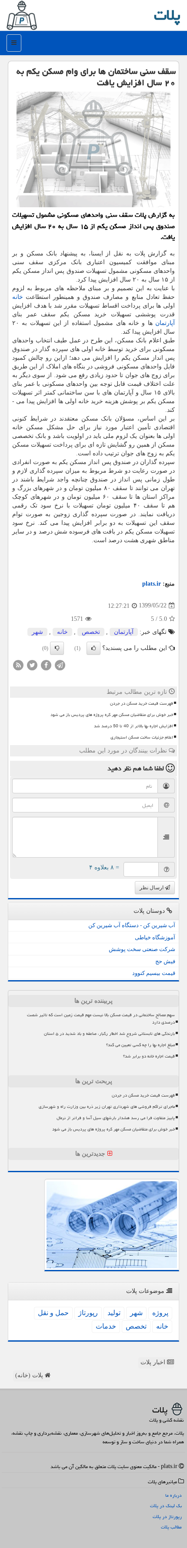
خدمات (106, 1326)
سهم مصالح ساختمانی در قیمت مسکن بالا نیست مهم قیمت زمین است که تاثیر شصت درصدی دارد (101, 1019)
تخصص (91, 632)
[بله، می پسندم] (93, 648)
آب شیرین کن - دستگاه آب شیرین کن (131, 925)
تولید (113, 1312)
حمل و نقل (53, 1312)
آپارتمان (165, 323)
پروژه (160, 1312)
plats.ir (151, 583)
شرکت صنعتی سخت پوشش (142, 949)
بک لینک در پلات (166, 1505)
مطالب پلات (171, 1526)
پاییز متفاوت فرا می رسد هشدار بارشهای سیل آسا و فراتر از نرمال (116, 1118)
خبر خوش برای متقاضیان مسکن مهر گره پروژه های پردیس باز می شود (111, 714)
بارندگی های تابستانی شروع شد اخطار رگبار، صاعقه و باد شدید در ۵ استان (109, 1033)
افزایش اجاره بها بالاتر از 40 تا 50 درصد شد (133, 726)
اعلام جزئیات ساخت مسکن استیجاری (141, 737)
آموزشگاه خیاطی (155, 937)
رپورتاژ (88, 1312)
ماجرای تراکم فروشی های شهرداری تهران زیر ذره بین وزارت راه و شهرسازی (107, 1106)
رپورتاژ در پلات (167, 1516)
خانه (17, 297)
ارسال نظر (152, 888)
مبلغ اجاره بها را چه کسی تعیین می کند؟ (140, 1045)
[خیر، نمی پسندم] (57, 648)
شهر (37, 632)
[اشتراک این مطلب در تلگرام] (60, 664)
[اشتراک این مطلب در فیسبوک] (46, 664)
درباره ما (173, 1495)
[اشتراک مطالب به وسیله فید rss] (18, 664)
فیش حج (165, 961)
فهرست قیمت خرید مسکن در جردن (141, 703)
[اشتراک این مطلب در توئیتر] (32, 664)
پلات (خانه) (30, 1375)
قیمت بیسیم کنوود (153, 973)
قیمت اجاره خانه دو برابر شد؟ (149, 1056)
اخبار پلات (153, 1362)
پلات (167, 15)
